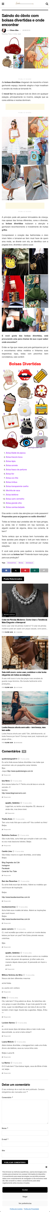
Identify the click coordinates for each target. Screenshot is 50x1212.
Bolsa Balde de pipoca (15, 452)
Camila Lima (7, 851)
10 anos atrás (24, 759)
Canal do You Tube (9, 871)
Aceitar (25, 1189)
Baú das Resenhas (9, 881)
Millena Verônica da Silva (12, 975)
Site (3, 1150)
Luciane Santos (8, 1022)
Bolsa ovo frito (12, 477)
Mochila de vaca (13, 490)
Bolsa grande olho (14, 502)
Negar (25, 1196)
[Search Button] (47, 3)
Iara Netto (6, 780)
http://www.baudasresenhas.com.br (16, 897)
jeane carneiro (8, 929)
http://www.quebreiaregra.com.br (20, 771)
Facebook (6, 868)
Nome (5, 1128)
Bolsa (21, 563)
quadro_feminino (12, 803)
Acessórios (12, 563)
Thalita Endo (7, 819)
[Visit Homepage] (25, 4)
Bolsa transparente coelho (17, 486)
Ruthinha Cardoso (9, 835)
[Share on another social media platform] (44, 570)
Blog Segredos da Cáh (11, 862)
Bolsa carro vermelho (15, 498)
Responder (7, 775)
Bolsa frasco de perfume (16, 469)
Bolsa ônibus (11, 482)
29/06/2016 (26, 30)
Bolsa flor (10, 473)
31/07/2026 (18, 687)
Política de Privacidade (31, 1209)
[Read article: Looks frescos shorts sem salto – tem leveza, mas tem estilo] (25, 708)
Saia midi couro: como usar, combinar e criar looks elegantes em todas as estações (24, 673)
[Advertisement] (25, 73)
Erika (4, 997)
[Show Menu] (3, 3)
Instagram (6, 865)
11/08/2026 (18, 632)
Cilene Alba (14, 30)
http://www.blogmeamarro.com (14, 793)
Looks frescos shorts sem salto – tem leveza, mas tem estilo (24, 728)
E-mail (5, 1139)
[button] (46, 1167)
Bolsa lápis (11, 461)
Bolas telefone (12, 494)
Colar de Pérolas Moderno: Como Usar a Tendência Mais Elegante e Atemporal (24, 621)
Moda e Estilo (9, 614)
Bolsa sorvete (12, 465)
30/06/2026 (18, 742)
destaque (29, 563)
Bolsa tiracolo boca (14, 457)
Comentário (7, 1097)
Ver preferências (25, 1203)
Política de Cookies (16, 1209)
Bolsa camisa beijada (15, 507)
